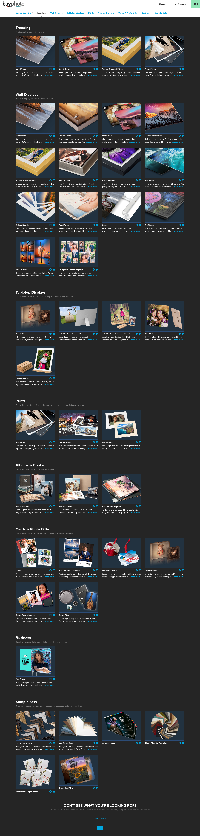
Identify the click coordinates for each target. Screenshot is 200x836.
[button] (195, 4)
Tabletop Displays (75, 13)
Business (145, 13)
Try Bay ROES (100, 818)
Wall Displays (56, 13)
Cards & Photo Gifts (127, 13)
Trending (41, 13)
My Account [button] (180, 4)
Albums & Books (106, 13)
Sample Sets (161, 13)
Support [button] (163, 4)
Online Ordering (24, 13)
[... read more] (35, 78)
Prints (91, 13)
